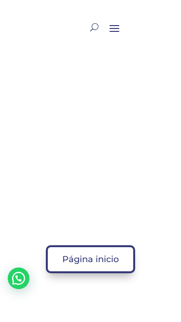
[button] (18, 278)
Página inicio (90, 259)
